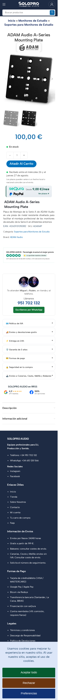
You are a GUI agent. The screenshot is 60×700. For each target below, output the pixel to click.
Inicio (11, 20)
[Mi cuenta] (52, 4)
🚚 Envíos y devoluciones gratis (21, 332)
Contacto (15, 507)
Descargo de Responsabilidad (25, 635)
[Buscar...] (52, 12)
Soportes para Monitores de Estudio (28, 24)
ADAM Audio (16, 237)
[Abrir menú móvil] (4, 4)
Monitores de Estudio (32, 20)
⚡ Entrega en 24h (15, 341)
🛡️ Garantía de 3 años (16, 349)
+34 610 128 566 (30, 460)
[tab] (25, 100)
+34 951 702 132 (28, 455)
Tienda (13, 496)
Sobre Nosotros (18, 502)
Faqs (12, 523)
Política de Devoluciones (22, 640)
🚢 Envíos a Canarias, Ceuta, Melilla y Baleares (28, 376)
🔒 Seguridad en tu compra (19, 367)
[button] (5, 79)
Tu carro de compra (20, 517)
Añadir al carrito (21, 163)
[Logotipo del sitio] (28, 4)
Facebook (15, 476)
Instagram (15, 471)
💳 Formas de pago (15, 358)
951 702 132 (29, 302)
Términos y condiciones (22, 630)
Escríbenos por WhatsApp (29, 309)
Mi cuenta (15, 512)
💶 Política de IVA (14, 323)
